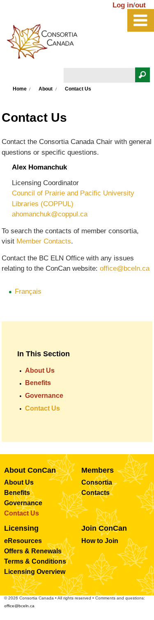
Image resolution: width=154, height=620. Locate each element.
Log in (123, 5)
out (140, 5)
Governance (44, 395)
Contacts (95, 492)
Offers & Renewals (33, 551)
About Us (40, 370)
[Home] (46, 43)
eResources (23, 540)
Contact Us (42, 408)
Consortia (96, 482)
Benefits (38, 382)
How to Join (99, 540)
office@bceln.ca (124, 268)
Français (28, 291)
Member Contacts (43, 241)
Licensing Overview (34, 571)
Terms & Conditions (35, 561)
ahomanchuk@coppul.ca (49, 214)
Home (20, 89)
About (46, 89)
